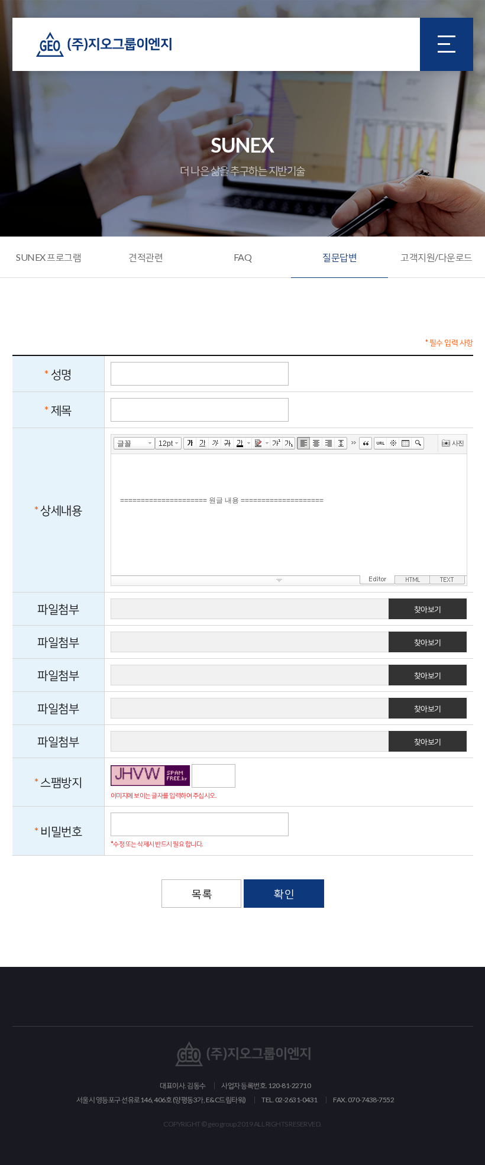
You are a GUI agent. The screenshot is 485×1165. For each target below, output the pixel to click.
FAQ (243, 257)
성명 (61, 374)
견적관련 (145, 257)
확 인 (284, 893)
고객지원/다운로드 (436, 257)
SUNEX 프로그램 (48, 257)
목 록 (202, 893)
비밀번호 (61, 831)
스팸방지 (61, 782)
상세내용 (61, 510)
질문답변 (339, 257)
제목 (61, 410)
